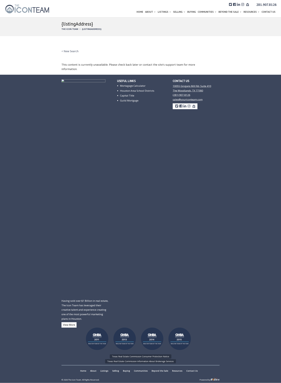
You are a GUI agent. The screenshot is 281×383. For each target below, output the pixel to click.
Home (140, 12)
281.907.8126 (266, 4)
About (149, 12)
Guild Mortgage (129, 100)
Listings (163, 12)
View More (69, 324)
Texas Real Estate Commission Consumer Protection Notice (140, 356)
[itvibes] (215, 379)
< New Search (69, 51)
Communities (206, 12)
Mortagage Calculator (132, 85)
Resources (250, 12)
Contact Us (268, 12)
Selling (178, 12)
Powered (204, 379)
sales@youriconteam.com (188, 99)
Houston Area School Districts (137, 90)
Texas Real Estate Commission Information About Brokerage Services (140, 361)
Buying (191, 12)
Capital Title (127, 95)
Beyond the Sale (229, 12)
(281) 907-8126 (181, 95)
